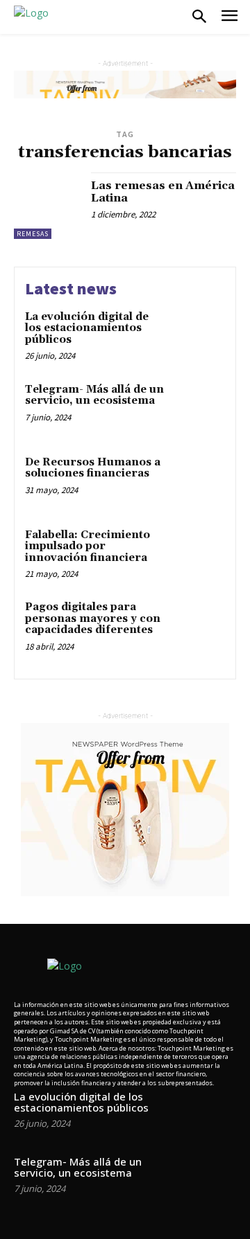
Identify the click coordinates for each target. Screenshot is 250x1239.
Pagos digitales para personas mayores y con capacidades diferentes (92, 618)
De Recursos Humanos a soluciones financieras (92, 468)
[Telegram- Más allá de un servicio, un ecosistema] (199, 408)
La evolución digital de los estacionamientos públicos (87, 328)
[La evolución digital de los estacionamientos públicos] (199, 335)
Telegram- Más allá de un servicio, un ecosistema (94, 395)
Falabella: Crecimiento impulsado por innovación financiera (87, 546)
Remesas (33, 233)
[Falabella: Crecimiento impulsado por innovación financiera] (199, 553)
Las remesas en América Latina (163, 192)
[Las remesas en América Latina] (47, 205)
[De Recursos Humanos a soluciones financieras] (199, 480)
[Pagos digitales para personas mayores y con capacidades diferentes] (199, 625)
